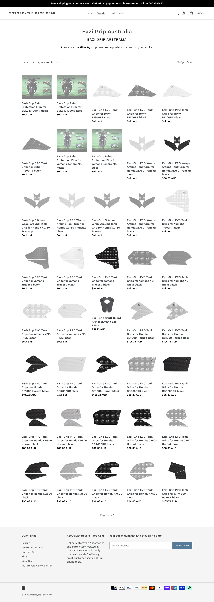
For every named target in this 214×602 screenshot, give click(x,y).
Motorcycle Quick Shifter (37, 565)
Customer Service (32, 547)
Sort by (26, 63)
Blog (24, 556)
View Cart (27, 561)
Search (26, 542)
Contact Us (28, 552)
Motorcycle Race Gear (32, 13)
